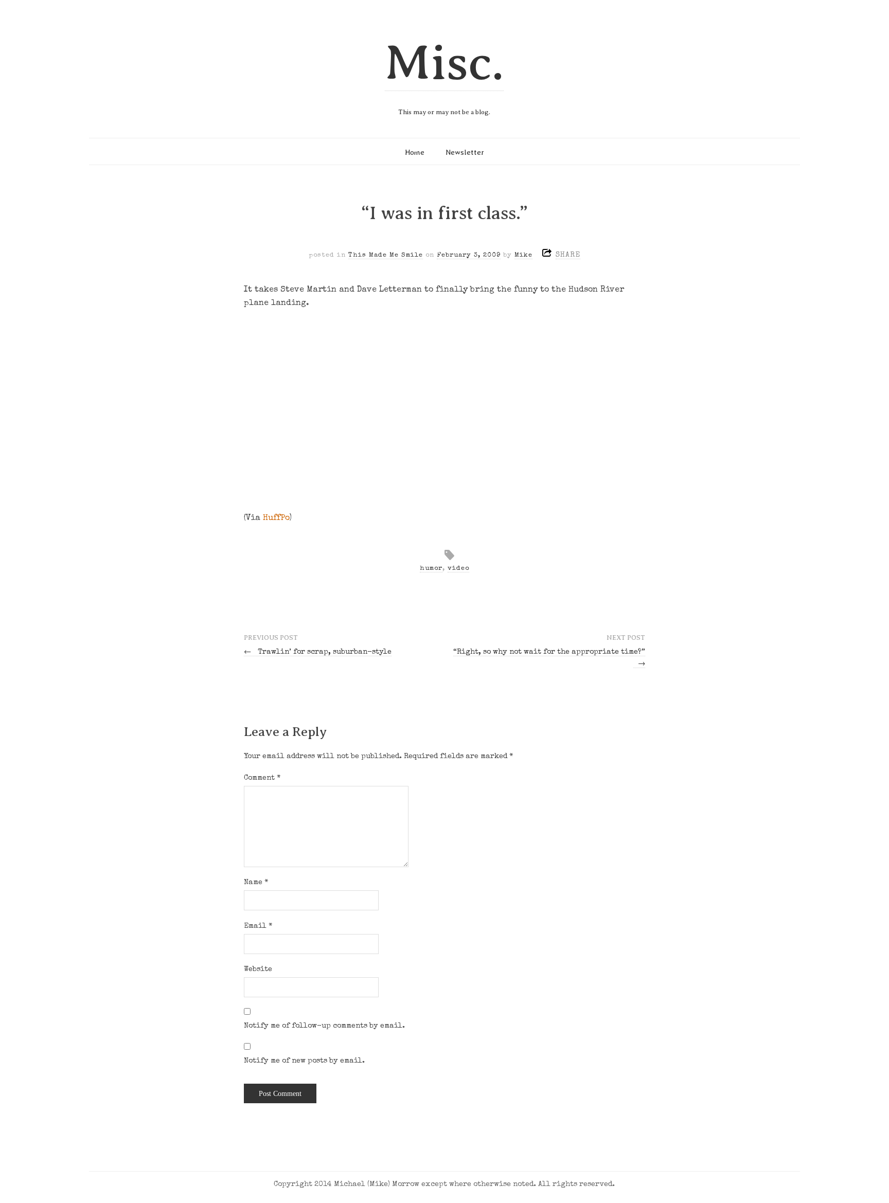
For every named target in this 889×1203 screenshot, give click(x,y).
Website (258, 969)
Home (414, 152)
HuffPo (276, 518)
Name (256, 882)
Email (258, 926)
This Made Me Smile (385, 255)
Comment (262, 778)
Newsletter (465, 152)
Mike (523, 255)
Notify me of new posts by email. (304, 1061)
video (458, 568)
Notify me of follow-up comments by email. (324, 1026)
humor (431, 568)
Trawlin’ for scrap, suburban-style (318, 652)
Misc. (444, 63)
